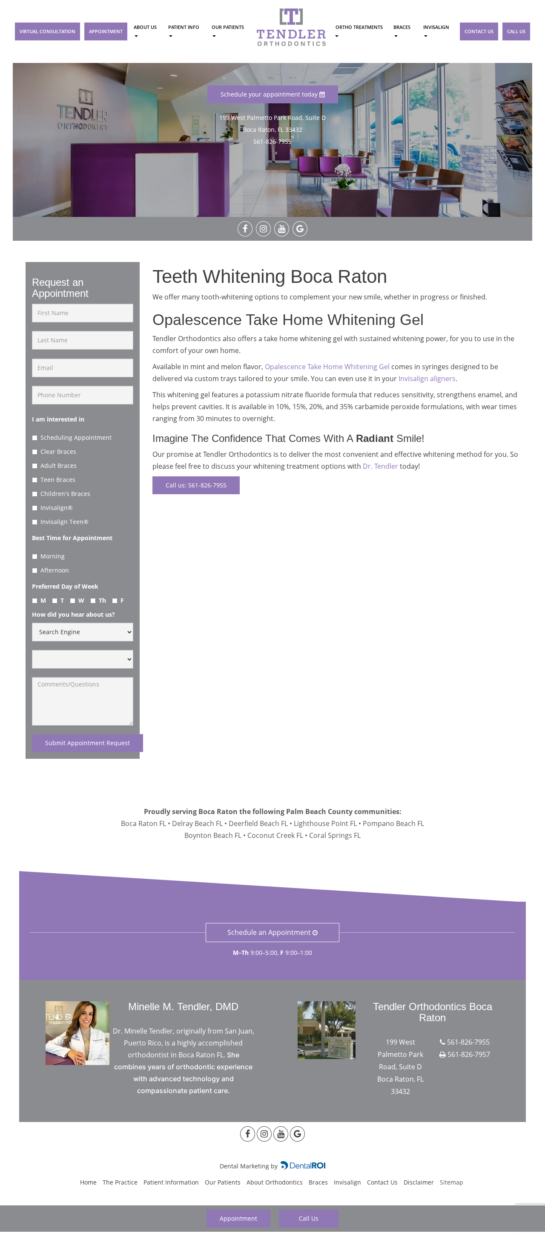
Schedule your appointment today (270, 94)
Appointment (106, 31)
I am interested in (58, 419)
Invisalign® (56, 508)
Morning (52, 556)
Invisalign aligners (427, 378)
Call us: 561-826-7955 (196, 485)
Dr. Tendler (380, 466)
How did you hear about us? (73, 614)
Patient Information (171, 1182)
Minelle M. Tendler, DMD (183, 1006)
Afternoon (54, 570)
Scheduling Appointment (76, 437)
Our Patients (228, 27)
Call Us (516, 31)
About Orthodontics (275, 1182)
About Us (145, 27)
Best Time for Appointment (72, 538)
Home (88, 1182)
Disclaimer (419, 1182)
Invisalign (436, 27)
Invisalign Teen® (64, 522)
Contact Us (479, 31)
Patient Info (183, 27)
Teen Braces (57, 480)
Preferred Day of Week (65, 586)
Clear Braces (58, 451)
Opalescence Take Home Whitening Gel (327, 366)
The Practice (120, 1182)
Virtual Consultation (47, 31)
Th (102, 600)
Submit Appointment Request (87, 743)
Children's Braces (65, 494)
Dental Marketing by (249, 1166)
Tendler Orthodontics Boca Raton (432, 1012)
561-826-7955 (272, 141)
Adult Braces (58, 465)
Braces (401, 27)
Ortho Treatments (358, 27)
